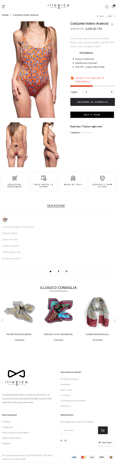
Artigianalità (7, 427)
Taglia (73, 92)
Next (110, 16)
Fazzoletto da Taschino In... (58, 334)
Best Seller (87, 132)
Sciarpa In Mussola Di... (98, 334)
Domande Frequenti (69, 379)
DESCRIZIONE (56, 205)
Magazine (6, 443)
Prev (102, 16)
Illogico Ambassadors (11, 438)
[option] (19, 322)
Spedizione (65, 384)
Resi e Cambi (66, 390)
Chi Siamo (6, 421)
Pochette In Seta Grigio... (20, 334)
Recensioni (65, 406)
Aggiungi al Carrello (92, 102)
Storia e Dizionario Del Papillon (15, 432)
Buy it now (92, 114)
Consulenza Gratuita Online (73, 400)
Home (5, 14)
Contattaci (65, 395)
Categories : (75, 132)
